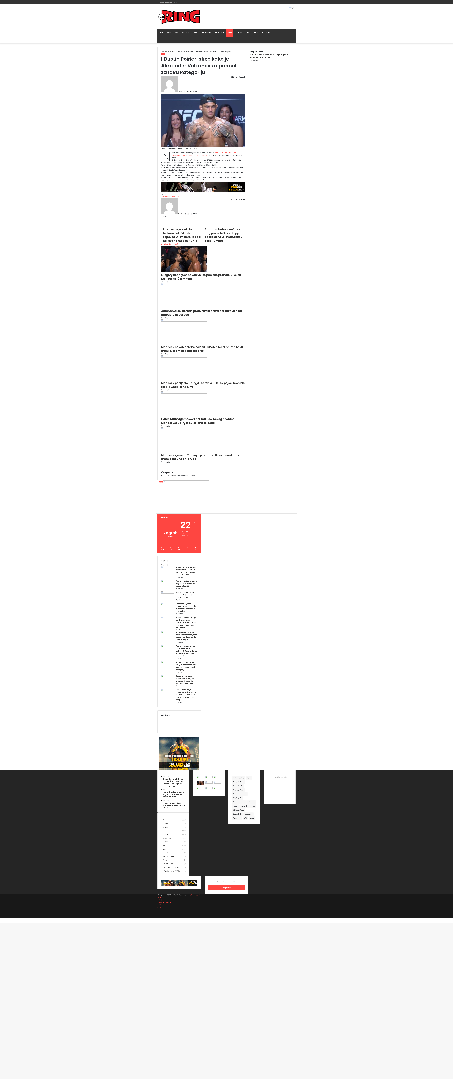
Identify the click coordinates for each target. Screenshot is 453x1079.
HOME (161, 33)
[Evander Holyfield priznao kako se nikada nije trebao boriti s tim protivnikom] (167, 604)
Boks (169, 33)
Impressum (161, 905)
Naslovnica (161, 897)
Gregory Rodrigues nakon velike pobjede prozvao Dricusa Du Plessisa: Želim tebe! (185, 680)
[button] (186, 493)
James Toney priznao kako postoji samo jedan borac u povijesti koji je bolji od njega (186, 636)
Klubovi (269, 33)
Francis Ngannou (238, 802)
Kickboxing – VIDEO (172, 867)
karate (235, 806)
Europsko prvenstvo (239, 794)
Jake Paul (251, 802)
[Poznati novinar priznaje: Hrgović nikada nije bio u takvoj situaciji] (167, 582)
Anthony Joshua (238, 778)
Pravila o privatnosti (164, 902)
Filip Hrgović (237, 798)
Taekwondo (207, 33)
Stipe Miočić (237, 814)
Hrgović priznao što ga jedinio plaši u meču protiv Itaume (186, 595)
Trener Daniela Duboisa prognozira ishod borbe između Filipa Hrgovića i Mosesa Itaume (186, 571)
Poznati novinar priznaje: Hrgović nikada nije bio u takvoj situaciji (186, 583)
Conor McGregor (238, 782)
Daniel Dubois (237, 786)
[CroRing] (179, 16)
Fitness (238, 33)
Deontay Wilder (238, 790)
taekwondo (248, 814)
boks (248, 778)
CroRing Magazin (194, 895)
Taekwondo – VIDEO (172, 871)
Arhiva (159, 900)
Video (258, 33)
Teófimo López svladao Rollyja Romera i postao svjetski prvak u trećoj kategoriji (186, 666)
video (252, 818)
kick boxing (244, 806)
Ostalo (248, 33)
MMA (230, 33)
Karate (196, 33)
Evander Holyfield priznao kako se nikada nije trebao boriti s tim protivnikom (186, 607)
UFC (245, 818)
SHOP (159, 907)
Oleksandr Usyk (238, 810)
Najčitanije (165, 561)
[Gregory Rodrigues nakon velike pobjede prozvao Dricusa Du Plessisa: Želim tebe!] (167, 677)
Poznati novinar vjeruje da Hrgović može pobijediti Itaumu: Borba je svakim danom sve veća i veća (186, 622)
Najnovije (164, 565)
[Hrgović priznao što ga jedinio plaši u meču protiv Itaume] (167, 593)
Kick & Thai (220, 33)
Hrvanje (185, 33)
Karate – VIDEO (170, 864)
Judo (177, 33)
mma (253, 806)
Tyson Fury (237, 818)
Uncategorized (168, 856)
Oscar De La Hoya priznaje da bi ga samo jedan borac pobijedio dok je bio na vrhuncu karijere (186, 695)
